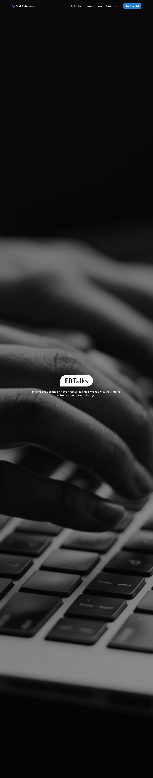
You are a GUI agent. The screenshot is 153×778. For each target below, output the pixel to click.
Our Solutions (76, 6)
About (100, 6)
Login (117, 6)
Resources (89, 6)
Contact (109, 6)
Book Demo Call (132, 6)
